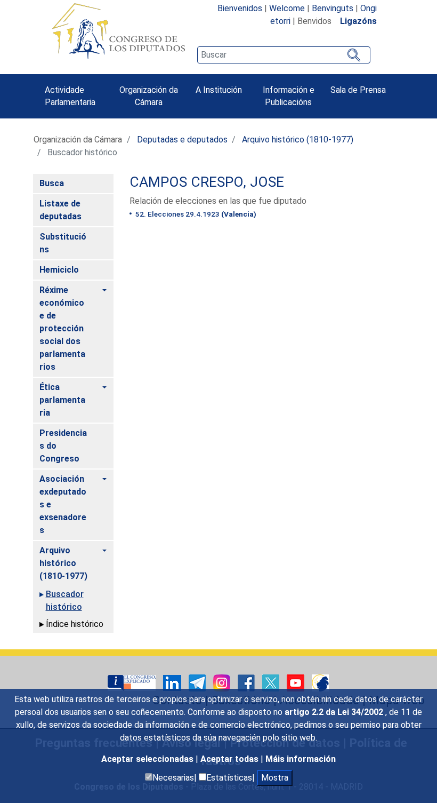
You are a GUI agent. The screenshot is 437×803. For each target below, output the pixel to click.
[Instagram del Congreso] (223, 682)
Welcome (287, 8)
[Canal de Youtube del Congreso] (296, 682)
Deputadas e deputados (182, 139)
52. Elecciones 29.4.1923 (195, 214)
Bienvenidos (239, 8)
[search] (283, 54)
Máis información (300, 759)
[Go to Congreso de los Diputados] (118, 31)
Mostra (274, 778)
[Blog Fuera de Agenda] (320, 682)
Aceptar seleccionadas (148, 759)
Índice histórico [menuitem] (74, 624)
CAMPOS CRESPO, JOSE (207, 182)
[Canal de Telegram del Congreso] (198, 682)
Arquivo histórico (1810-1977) (297, 139)
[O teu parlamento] (132, 682)
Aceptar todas (230, 759)
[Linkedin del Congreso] (173, 682)
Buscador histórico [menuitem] (65, 600)
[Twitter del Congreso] (272, 682)
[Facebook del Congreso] (247, 682)
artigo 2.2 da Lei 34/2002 (335, 712)
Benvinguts (332, 8)
